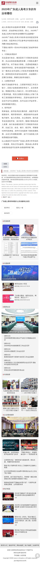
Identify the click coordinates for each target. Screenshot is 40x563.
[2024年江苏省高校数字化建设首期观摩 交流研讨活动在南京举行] (8, 508)
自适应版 (23, 555)
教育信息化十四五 (21, 284)
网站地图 (20, 545)
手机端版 (16, 555)
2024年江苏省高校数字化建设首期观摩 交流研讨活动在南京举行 (26, 506)
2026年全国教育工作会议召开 (14, 351)
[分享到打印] (37, 22)
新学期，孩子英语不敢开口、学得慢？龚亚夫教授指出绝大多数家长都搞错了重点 (20, 478)
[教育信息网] (9, 3)
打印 (5, 167)
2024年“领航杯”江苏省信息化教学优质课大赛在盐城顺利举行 (25, 494)
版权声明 (12, 545)
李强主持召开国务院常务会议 (14, 370)
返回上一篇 (19, 207)
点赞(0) (21, 158)
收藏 (5, 164)
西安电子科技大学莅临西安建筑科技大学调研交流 (25, 531)
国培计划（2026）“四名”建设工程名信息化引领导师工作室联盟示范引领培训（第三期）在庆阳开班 (25, 519)
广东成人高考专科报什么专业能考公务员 (16, 201)
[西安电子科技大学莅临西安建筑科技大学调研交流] (8, 533)
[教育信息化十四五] (8, 287)
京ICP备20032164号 (20, 560)
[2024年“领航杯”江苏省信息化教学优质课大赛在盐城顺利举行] (8, 496)
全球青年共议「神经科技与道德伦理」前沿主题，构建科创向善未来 (19, 461)
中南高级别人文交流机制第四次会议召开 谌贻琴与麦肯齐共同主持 (20, 363)
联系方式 (4, 545)
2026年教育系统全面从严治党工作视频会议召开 (20, 339)
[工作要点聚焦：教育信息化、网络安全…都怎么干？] (8, 299)
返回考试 (7, 207)
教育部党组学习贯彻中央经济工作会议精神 (19, 357)
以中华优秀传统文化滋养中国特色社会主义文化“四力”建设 (20, 472)
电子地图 (28, 545)
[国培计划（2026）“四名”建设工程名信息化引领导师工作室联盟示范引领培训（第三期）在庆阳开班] (8, 520)
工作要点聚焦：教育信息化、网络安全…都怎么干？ (25, 296)
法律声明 (36, 545)
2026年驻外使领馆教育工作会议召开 (16, 345)
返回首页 (7, 213)
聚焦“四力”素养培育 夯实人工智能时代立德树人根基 (20, 466)
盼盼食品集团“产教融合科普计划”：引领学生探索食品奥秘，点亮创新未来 (20, 483)
